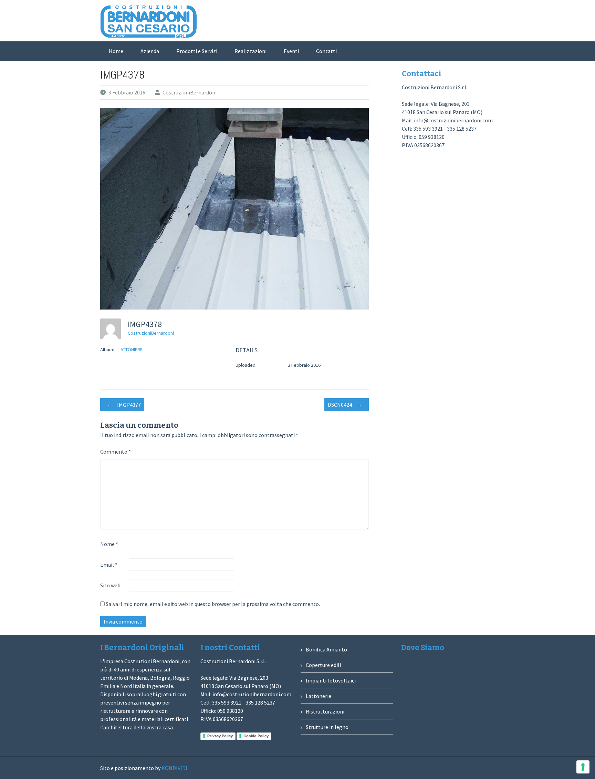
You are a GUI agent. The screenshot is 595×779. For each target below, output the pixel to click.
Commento (115, 451)
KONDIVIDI (174, 768)
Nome (109, 543)
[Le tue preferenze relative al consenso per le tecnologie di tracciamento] (582, 766)
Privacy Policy (220, 736)
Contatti (326, 51)
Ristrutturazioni (325, 711)
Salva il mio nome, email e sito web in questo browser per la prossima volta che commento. (213, 603)
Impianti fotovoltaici (331, 680)
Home (116, 51)
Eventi (291, 51)
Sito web (110, 585)
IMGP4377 (124, 404)
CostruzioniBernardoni (190, 92)
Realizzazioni (250, 51)
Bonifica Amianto (326, 649)
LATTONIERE (130, 349)
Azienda (149, 51)
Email (108, 564)
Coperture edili (323, 664)
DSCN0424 (345, 404)
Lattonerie (318, 695)
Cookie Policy (256, 736)
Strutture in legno (327, 727)
